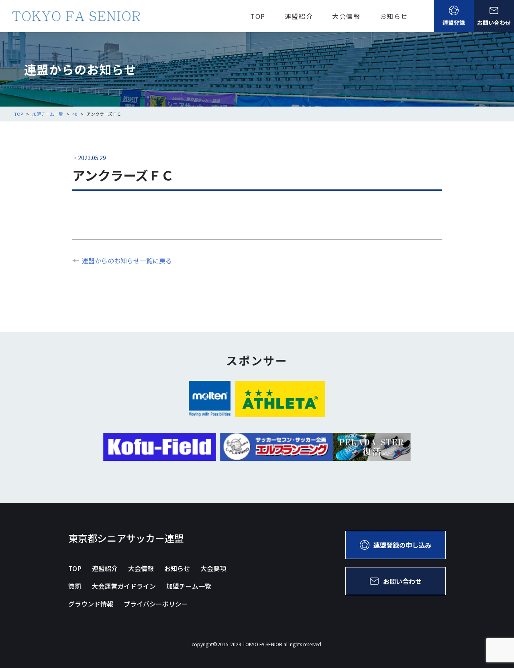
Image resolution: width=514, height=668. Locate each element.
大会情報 (346, 16)
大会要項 (213, 568)
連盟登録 (454, 22)
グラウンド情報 (90, 603)
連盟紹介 (299, 16)
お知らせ (394, 16)
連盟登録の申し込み (402, 545)
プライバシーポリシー (156, 603)
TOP (257, 16)
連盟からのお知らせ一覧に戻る (127, 260)
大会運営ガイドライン (124, 586)
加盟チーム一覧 (188, 586)
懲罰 (74, 586)
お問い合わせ (494, 22)
